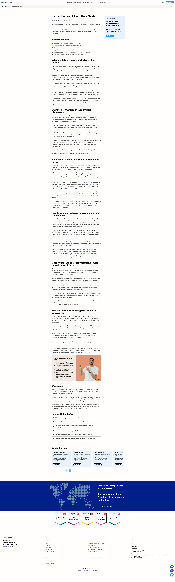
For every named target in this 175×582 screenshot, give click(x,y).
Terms (79, 570)
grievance (78, 285)
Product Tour (49, 539)
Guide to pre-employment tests (95, 557)
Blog (132, 543)
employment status (57, 87)
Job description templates (94, 547)
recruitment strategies (93, 176)
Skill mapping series (93, 545)
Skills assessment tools (93, 539)
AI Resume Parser (50, 551)
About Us (133, 539)
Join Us (132, 541)
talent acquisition (70, 26)
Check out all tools (92, 559)
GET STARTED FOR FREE (105, 506)
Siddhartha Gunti (58, 20)
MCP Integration (50, 549)
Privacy (86, 570)
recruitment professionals (86, 249)
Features (48, 545)
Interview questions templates (95, 549)
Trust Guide (94, 570)
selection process (85, 182)
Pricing (47, 543)
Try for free (110, 35)
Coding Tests (49, 559)
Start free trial (169, 2)
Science (47, 541)
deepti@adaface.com (8, 546)
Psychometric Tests (50, 561)
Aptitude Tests (49, 557)
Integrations (48, 547)
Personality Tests (50, 563)
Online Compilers (92, 551)
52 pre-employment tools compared (96, 541)
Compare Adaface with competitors (96, 543)
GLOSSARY (54, 14)
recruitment (55, 117)
